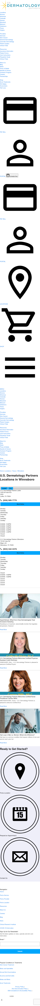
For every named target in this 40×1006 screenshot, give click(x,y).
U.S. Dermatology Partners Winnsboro (12, 539)
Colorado (2, 18)
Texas (2, 28)
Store (1, 921)
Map (10, 488)
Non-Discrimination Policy (20, 989)
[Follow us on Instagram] (15, 886)
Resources (3, 49)
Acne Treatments (5, 82)
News (2, 66)
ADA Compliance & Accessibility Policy (20, 991)
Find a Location (4, 902)
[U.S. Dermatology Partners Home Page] (20, 10)
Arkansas (3, 16)
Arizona (2, 14)
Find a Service (4, 895)
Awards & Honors (5, 70)
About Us (3, 63)
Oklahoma (3, 26)
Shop (1, 80)
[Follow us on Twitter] (9, 886)
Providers (3, 34)
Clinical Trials (4, 45)
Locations (3, 12)
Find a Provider (4, 899)
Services (2, 36)
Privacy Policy (19, 987)
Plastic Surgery (4, 43)
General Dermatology (6, 40)
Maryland (3, 22)
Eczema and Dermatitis (7, 976)
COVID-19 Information (6, 928)
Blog (1, 64)
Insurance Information (6, 51)
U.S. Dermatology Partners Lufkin (10, 490)
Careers (2, 74)
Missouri (2, 24)
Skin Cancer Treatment (7, 965)
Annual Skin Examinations (8, 972)
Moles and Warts (5, 979)
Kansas (2, 20)
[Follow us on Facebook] (4, 886)
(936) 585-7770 (9, 500)
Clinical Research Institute (8, 924)
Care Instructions (5, 55)
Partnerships (4, 76)
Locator (4, 488)
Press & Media (4, 68)
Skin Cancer (4, 38)
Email (2, 939)
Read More (3, 629)
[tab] (4, 488)
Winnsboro (20, 471)
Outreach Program (5, 72)
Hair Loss (3, 88)
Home (2, 471)
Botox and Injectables (6, 968)
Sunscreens (3, 86)
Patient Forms (4, 53)
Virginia (2, 30)
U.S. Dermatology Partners (22, 996)
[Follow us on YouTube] (20, 886)
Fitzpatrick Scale (5, 57)
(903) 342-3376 (9, 549)
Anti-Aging (3, 84)
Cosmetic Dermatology (7, 42)
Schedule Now (13, 176)
